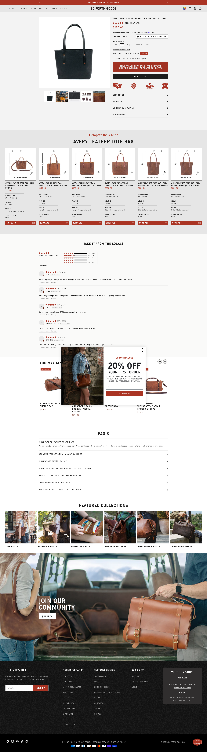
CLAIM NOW (124, 393)
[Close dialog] (142, 350)
